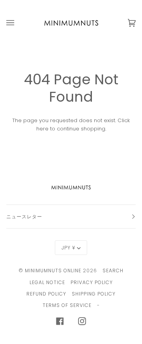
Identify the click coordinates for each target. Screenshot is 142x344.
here (42, 128)
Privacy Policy (92, 282)
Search (113, 270)
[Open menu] (18, 23)
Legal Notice (47, 282)
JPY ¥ (68, 247)
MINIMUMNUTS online (53, 270)
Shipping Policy (94, 293)
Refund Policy (46, 293)
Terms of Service (67, 305)
